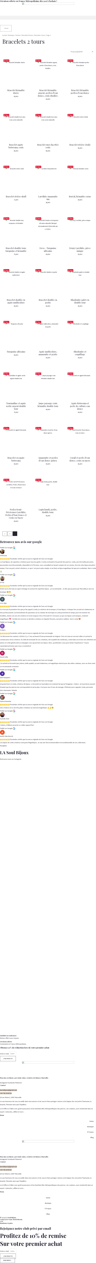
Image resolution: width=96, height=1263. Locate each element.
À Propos (90, 1132)
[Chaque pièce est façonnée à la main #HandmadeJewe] (58, 774)
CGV (1, 1221)
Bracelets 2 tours (39, 35)
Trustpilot (3, 746)
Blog (92, 1137)
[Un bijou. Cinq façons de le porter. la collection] (16, 837)
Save (7, 61)
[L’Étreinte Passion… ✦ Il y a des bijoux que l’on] (90, 898)
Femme (18, 35)
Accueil (4, 35)
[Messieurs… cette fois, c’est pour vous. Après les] (80, 807)
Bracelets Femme (27, 35)
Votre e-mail (4, 1054)
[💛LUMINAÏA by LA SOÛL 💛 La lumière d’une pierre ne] (69, 858)
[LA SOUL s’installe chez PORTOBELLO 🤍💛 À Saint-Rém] (5, 869)
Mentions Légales (6, 1223)
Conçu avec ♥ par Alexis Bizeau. (11, 1219)
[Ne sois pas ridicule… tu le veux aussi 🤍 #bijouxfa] (48, 772)
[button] (48, 18)
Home (91, 1121)
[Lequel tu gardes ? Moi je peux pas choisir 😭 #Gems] (37, 774)
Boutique (11, 35)
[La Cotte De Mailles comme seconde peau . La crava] (26, 849)
